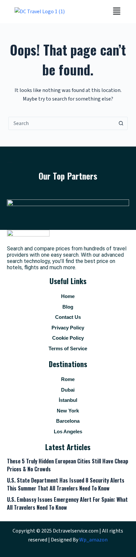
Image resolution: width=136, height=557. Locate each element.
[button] (116, 11)
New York (68, 410)
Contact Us (68, 317)
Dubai (68, 390)
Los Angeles (68, 431)
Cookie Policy (68, 338)
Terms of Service (68, 348)
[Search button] (120, 123)
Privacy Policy (67, 327)
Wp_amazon (93, 539)
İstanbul (68, 400)
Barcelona (68, 421)
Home (68, 296)
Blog (67, 307)
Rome (68, 379)
